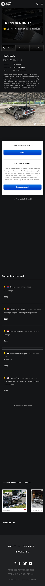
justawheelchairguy (18, 353)
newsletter (22, 551)
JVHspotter (17, 64)
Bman (12, 287)
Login (22, 152)
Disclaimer (29, 579)
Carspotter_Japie (17, 309)
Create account (22, 187)
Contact (28, 546)
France (22, 67)
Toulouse (16, 67)
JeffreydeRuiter (16, 331)
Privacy (14, 579)
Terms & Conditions (21, 574)
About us (14, 546)
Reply (6, 296)
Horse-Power (15, 378)
